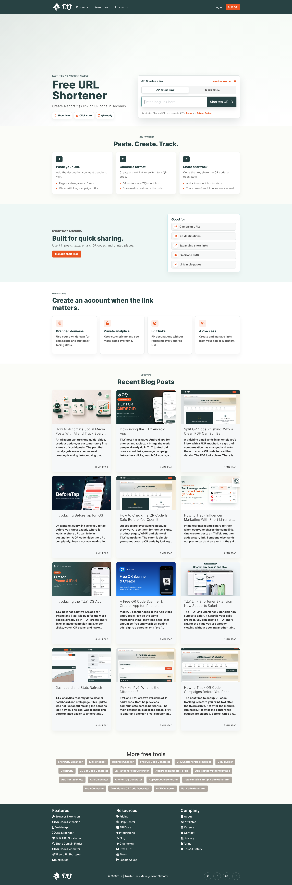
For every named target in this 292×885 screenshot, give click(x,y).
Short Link (168, 90)
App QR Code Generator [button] (163, 779)
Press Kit (125, 849)
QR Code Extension (67, 822)
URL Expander (64, 832)
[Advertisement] (146, 45)
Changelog (126, 843)
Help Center (127, 822)
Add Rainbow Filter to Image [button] (212, 770)
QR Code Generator (67, 849)
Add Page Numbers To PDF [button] (172, 770)
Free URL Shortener (68, 854)
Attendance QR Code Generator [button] (130, 788)
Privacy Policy (204, 113)
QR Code (214, 90)
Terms (189, 113)
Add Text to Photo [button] (72, 779)
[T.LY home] (62, 7)
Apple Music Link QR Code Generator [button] (207, 779)
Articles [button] (120, 7)
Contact (188, 832)
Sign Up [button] (233, 6)
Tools (123, 854)
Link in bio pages (190, 264)
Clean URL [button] (67, 770)
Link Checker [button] (97, 761)
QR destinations (190, 236)
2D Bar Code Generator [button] (94, 770)
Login (218, 7)
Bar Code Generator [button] (193, 788)
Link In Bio (61, 859)
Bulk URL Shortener (68, 838)
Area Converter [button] (94, 788)
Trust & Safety (192, 849)
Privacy (189, 838)
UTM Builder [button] (225, 761)
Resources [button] (101, 7)
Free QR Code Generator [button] (155, 761)
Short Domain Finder (68, 843)
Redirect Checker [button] (123, 761)
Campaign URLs (189, 226)
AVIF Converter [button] (165, 788)
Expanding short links (193, 245)
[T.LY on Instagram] (226, 876)
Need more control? (224, 81)
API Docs (125, 827)
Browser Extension (67, 816)
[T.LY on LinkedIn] (236, 876)
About (187, 816)
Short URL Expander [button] (70, 761)
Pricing (123, 816)
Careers (188, 827)
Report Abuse (128, 859)
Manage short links (66, 253)
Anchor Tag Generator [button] (128, 779)
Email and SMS (189, 255)
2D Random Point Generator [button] (132, 770)
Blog (122, 838)
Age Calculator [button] (99, 779)
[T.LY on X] (207, 876)
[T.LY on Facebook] (217, 876)
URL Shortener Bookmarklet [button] (194, 761)
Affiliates (190, 822)
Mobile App (61, 827)
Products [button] (82, 7)
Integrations (126, 832)
